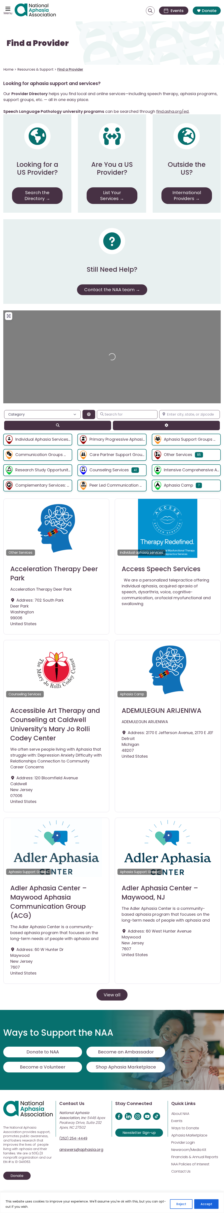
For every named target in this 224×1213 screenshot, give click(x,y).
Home (8, 69)
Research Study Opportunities (44, 470)
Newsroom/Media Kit (188, 1149)
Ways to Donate (185, 1128)
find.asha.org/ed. (172, 111)
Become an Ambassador (126, 1052)
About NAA (180, 1113)
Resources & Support (35, 69)
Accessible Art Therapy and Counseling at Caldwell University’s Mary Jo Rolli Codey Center (55, 724)
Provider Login (183, 1142)
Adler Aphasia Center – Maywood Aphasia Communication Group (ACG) (48, 901)
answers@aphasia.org (81, 1149)
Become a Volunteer (42, 1067)
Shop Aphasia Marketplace (126, 1067)
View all (112, 995)
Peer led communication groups (121, 485)
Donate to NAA (42, 1052)
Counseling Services (109, 470)
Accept (206, 1204)
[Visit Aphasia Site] (35, 10)
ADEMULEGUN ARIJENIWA (161, 710)
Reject (181, 1204)
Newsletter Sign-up (139, 1132)
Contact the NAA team (109, 290)
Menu (8, 13)
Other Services (178, 454)
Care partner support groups (118, 454)
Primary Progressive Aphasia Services (126, 439)
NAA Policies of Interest (190, 1164)
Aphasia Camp (178, 485)
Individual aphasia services (41, 439)
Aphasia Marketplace (189, 1135)
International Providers (186, 196)
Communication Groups (39, 454)
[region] (112, 1202)
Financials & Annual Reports (194, 1156)
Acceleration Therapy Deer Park (54, 573)
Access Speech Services (161, 569)
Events (176, 1120)
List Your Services (110, 196)
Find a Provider (38, 43)
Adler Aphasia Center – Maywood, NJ (160, 892)
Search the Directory (36, 196)
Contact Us (181, 1171)
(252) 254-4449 (73, 1138)
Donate (209, 10)
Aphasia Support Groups (188, 439)
